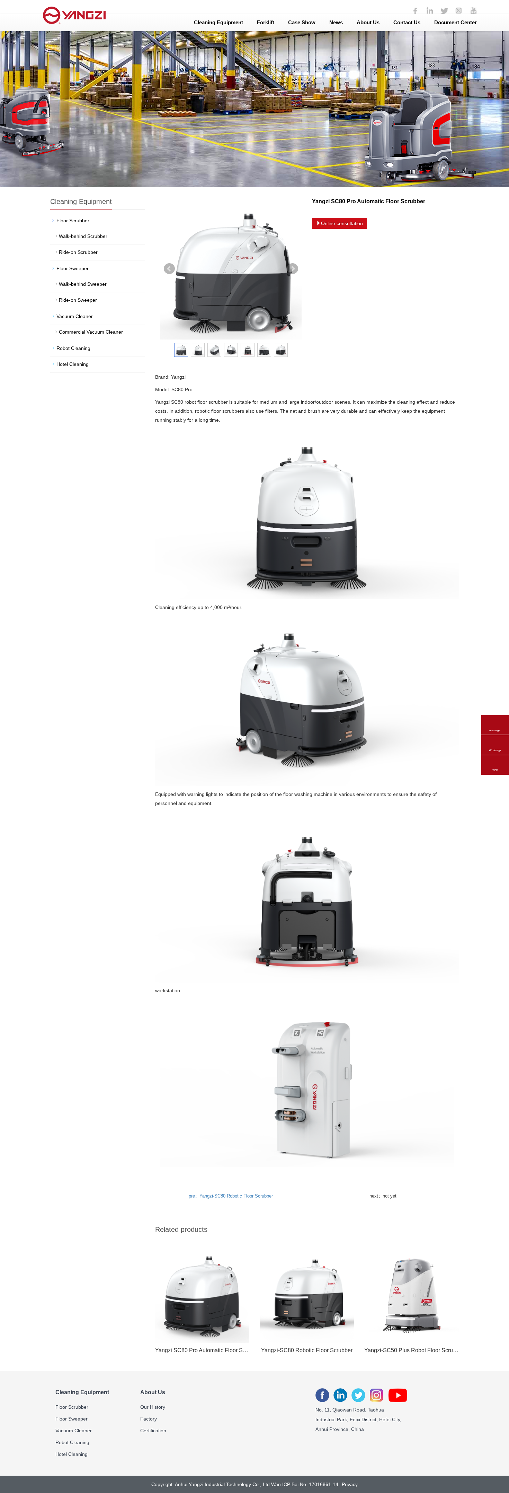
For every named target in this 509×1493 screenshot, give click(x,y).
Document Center (455, 22)
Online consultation (342, 223)
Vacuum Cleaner (74, 316)
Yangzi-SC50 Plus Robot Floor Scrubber (411, 1350)
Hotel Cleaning (72, 364)
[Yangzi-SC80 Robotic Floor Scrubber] (307, 1296)
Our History (152, 1407)
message (494, 720)
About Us (368, 22)
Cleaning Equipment (218, 22)
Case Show (301, 22)
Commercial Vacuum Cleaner (91, 332)
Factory (148, 1419)
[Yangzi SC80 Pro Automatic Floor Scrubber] (202, 1296)
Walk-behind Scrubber (83, 236)
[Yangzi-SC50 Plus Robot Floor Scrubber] (411, 1296)
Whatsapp (494, 740)
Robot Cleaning (73, 348)
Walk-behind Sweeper (83, 284)
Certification (153, 1430)
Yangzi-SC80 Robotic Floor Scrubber (306, 1350)
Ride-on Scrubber (78, 252)
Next (292, 268)
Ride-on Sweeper (78, 300)
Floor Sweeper (72, 268)
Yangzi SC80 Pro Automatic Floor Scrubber (202, 1350)
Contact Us (406, 22)
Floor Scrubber (72, 220)
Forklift (265, 22)
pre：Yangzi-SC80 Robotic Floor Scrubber (231, 1196)
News (336, 22)
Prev (169, 268)
